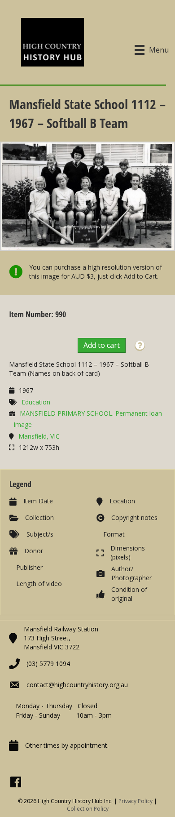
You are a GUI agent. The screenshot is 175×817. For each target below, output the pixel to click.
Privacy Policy (135, 801)
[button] (140, 346)
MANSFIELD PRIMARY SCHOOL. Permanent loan (91, 413)
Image (22, 424)
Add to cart (101, 345)
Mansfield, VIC (39, 436)
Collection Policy (88, 809)
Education (36, 402)
